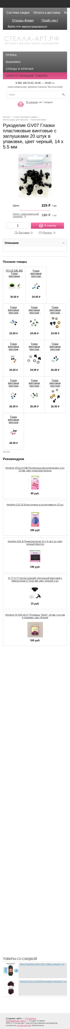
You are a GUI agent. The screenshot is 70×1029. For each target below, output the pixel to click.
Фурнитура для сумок (26, 927)
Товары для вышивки (26, 892)
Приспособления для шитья (31, 858)
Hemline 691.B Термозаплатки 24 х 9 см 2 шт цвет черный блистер (35, 542)
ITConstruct (30, 1018)
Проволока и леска (24, 863)
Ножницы (16, 836)
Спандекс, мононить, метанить (33, 886)
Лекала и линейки (23, 775)
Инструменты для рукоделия (32, 731)
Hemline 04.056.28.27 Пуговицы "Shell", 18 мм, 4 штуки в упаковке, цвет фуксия (35, 616)
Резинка (15, 875)
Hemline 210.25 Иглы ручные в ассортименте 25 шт (35, 504)
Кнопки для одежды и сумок (31, 748)
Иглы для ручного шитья (28, 713)
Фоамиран (17, 904)
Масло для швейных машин (31, 802)
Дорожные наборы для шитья (32, 702)
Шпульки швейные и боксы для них (37, 948)
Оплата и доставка (46, 12)
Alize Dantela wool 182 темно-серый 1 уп (42, 964)
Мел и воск (17, 808)
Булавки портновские (26, 681)
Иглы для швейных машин (30, 719)
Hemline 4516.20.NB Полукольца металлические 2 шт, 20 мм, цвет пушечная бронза (35, 469)
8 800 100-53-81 (25, 83)
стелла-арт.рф (24, 1025)
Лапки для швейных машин (30, 769)
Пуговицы (17, 869)
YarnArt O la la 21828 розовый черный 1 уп (43, 981)
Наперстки (17, 819)
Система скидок (17, 12)
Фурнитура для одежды (27, 921)
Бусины (15, 686)
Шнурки (15, 933)
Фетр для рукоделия (25, 898)
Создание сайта (14, 1018)
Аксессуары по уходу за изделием (36, 669)
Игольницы (18, 725)
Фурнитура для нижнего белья (33, 915)
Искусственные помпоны (29, 736)
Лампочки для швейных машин (34, 763)
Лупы (13, 781)
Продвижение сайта (15, 1021)
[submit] (63, 95)
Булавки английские (25, 675)
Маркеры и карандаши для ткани (35, 796)
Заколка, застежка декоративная (35, 708)
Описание (12, 242)
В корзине (32, 102)
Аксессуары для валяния (29, 658)
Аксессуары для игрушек (29, 663)
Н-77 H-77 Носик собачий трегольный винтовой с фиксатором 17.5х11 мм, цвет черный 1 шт (35, 579)
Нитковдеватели (22, 831)
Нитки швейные (21, 825)
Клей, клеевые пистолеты (29, 742)
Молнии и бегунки (23, 813)
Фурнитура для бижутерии (29, 909)
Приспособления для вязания (33, 852)
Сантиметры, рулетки (26, 881)
